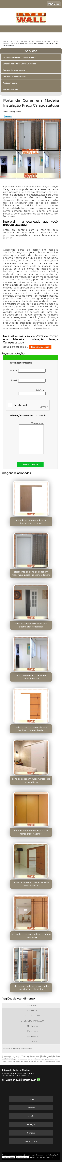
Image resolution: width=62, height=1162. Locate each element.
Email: (14, 380)
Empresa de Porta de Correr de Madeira (19, 57)
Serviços (31, 51)
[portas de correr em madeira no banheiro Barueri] (31, 653)
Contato (31, 1133)
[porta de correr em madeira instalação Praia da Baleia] (31, 756)
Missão (31, 1116)
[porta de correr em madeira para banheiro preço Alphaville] (31, 705)
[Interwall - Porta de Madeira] (31, 16)
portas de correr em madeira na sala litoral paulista (31, 884)
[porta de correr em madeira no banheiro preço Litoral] (31, 497)
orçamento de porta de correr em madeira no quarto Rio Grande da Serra (31, 573)
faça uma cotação (40, 347)
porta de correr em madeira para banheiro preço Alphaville (31, 729)
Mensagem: (37, 423)
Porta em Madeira (10, 89)
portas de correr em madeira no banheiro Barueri (31, 677)
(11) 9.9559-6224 (27, 1079)
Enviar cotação (30, 464)
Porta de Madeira (10, 83)
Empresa (31, 1107)
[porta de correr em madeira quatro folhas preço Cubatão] (31, 808)
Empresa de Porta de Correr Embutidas (19, 64)
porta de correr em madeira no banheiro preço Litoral (31, 521)
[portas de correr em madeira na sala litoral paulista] (31, 860)
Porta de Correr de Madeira (14, 70)
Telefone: (41, 390)
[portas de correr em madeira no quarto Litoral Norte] (31, 912)
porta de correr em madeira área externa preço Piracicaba (31, 625)
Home (31, 1099)
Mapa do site (31, 1141)
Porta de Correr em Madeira (14, 76)
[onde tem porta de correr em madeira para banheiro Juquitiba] (31, 963)
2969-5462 (12, 1079)
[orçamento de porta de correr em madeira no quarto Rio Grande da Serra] (31, 549)
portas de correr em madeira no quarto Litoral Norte (31, 936)
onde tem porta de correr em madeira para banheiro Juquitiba (31, 988)
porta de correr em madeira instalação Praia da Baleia (31, 780)
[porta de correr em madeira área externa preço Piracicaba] (31, 601)
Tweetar (8, 116)
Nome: (14, 370)
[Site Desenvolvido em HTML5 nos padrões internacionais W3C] (22, 1157)
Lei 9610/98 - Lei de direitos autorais (47, 1062)
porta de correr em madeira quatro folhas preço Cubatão (31, 832)
